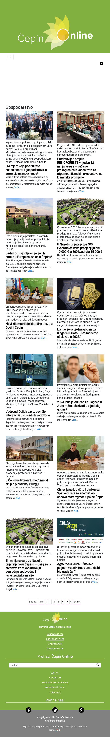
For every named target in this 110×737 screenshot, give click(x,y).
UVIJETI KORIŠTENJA (55, 687)
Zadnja (77, 601)
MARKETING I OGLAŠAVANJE (55, 682)
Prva (41, 601)
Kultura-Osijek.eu (55, 648)
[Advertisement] (58, 6)
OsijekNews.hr (55, 643)
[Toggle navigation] (10, 57)
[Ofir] (59, 730)
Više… (17, 187)
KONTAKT (55, 673)
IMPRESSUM (55, 678)
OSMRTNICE (55, 692)
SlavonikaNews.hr (55, 638)
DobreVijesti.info (55, 634)
